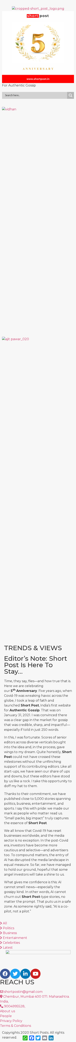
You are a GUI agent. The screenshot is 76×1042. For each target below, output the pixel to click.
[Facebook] (5, 974)
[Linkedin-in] (25, 974)
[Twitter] (15, 974)
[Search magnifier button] (70, 95)
